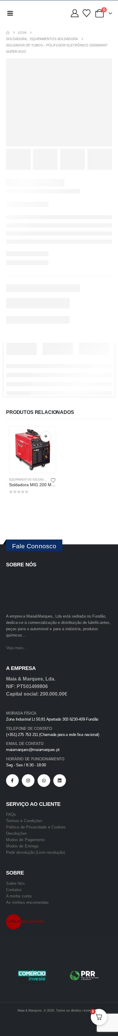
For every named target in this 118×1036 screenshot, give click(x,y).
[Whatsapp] (44, 780)
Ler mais (45, 436)
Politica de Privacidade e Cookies (36, 827)
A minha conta (18, 896)
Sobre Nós (15, 883)
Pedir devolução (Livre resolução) (35, 852)
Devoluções (16, 833)
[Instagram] (28, 780)
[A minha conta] (74, 13)
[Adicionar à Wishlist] (53, 479)
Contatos (14, 889)
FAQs (11, 814)
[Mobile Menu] (10, 13)
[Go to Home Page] (7, 33)
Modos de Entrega (22, 846)
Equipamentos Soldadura (29, 479)
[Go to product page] (32, 450)
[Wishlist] (86, 13)
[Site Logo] (30, 13)
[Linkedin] (59, 780)
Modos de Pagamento (25, 839)
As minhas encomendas (27, 902)
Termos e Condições (24, 820)
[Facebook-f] (12, 780)
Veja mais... (16, 648)
